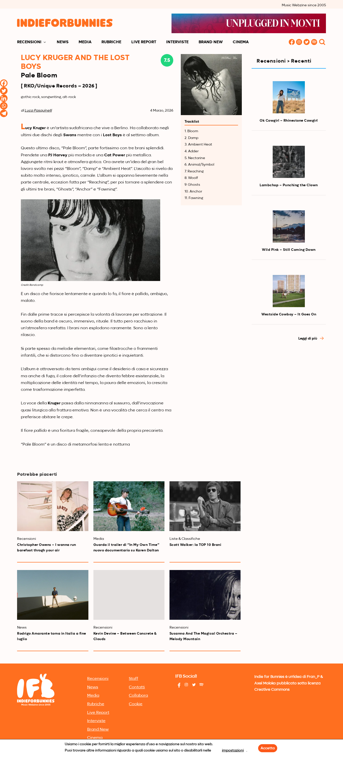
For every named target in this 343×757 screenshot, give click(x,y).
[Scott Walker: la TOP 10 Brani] (205, 506)
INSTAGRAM (299, 42)
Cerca (322, 42)
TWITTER (307, 42)
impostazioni (233, 750)
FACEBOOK (292, 42)
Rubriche (111, 42)
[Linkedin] (4, 98)
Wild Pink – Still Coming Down (289, 250)
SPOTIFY (314, 42)
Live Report (143, 42)
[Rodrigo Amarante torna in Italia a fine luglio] (52, 595)
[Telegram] (4, 113)
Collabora (138, 696)
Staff (133, 679)
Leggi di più (308, 338)
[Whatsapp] (4, 106)
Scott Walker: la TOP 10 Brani (195, 545)
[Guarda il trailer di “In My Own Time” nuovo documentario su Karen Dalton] (128, 506)
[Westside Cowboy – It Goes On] (289, 291)
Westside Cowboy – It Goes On (288, 314)
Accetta (268, 748)
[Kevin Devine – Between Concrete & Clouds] (128, 595)
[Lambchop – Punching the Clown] (289, 162)
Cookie (135, 704)
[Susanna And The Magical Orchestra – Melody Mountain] (205, 595)
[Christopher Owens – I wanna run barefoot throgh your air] (52, 506)
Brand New (211, 42)
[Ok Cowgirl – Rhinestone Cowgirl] (289, 97)
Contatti (137, 687)
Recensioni (29, 42)
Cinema (241, 42)
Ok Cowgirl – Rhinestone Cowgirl (289, 120)
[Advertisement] (289, 430)
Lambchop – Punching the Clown (289, 185)
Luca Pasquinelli (38, 110)
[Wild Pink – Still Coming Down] (289, 226)
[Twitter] (4, 90)
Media (85, 42)
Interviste (177, 42)
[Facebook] (4, 83)
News (63, 42)
